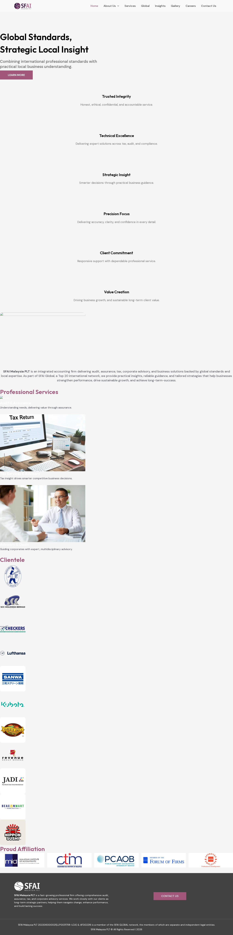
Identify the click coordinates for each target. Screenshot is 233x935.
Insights (160, 6)
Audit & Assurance (15, 403)
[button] (170, 896)
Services (130, 6)
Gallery (175, 6)
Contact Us (208, 6)
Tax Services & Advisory (20, 473)
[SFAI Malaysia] (22, 6)
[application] (117, 6)
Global (145, 6)
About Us (110, 6)
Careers (191, 6)
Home (94, 6)
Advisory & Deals (14, 544)
